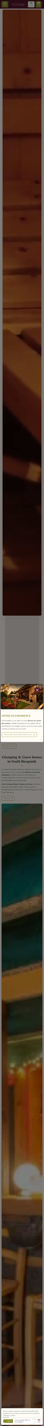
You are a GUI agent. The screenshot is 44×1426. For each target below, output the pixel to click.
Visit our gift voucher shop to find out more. (18, 734)
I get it (9, 1421)
